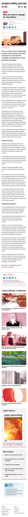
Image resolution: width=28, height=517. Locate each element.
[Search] (22, 7)
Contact (16, 511)
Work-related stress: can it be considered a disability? (14, 459)
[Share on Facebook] (4, 27)
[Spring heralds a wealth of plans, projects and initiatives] (14, 358)
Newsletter (5, 511)
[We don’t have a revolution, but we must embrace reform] (14, 319)
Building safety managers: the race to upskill (14, 475)
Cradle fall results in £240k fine (12, 464)
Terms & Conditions (19, 513)
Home (3, 506)
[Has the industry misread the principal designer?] (14, 395)
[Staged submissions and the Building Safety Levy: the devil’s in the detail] (14, 339)
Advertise (16, 509)
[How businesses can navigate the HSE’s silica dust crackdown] (14, 300)
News (15, 506)
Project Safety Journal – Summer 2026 (14, 443)
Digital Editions (6, 509)
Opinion (16, 508)
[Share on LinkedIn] (10, 27)
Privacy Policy (6, 513)
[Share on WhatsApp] (13, 27)
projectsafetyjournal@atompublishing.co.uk (13, 281)
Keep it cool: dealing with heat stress (13, 455)
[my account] (19, 7)
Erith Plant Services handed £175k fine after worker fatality (14, 469)
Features (4, 508)
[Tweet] (7, 27)
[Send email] (15, 27)
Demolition (10, 274)
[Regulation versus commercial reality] (14, 377)
